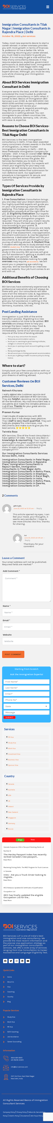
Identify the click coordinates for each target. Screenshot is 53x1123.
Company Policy (9, 1112)
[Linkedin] (22, 961)
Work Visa (12, 748)
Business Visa (13, 760)
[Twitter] (11, 961)
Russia (10, 829)
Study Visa (12, 743)
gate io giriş (17, 506)
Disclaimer (25, 1116)
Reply (39, 508)
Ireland (10, 806)
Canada (11, 784)
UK (9, 801)
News (33, 840)
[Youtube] (28, 961)
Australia (11, 790)
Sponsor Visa (13, 765)
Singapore (12, 818)
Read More (7, 860)
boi (25, 535)
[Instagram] (16, 961)
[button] (47, 7)
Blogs (20, 840)
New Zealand (13, 812)
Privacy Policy (22, 1112)
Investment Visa (14, 754)
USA (9, 795)
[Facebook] (5, 961)
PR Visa (11, 737)
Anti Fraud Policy (37, 1116)
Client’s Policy (14, 1116)
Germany (11, 823)
